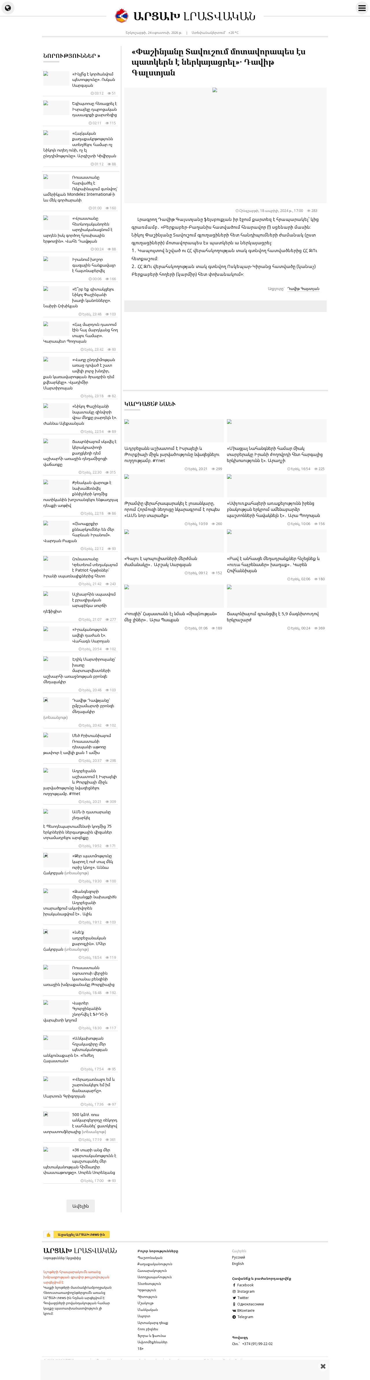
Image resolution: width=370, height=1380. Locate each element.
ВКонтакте (245, 1310)
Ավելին (80, 1206)
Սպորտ (144, 1316)
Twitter (242, 1297)
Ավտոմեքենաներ (152, 1342)
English (238, 1263)
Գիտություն (147, 1296)
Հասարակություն (152, 1270)
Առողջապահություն (155, 1276)
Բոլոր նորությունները (158, 1250)
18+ (141, 1348)
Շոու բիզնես (148, 1329)
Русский (238, 1257)
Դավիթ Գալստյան (303, 288)
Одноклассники (250, 1304)
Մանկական (148, 1309)
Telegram (244, 1316)
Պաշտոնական (150, 1257)
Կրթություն (147, 1289)
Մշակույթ (145, 1302)
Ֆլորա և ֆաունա (152, 1335)
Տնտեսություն (149, 1283)
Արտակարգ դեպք (153, 1322)
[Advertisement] (185, 1370)
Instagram (245, 1291)
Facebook (245, 1285)
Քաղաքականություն (155, 1263)
